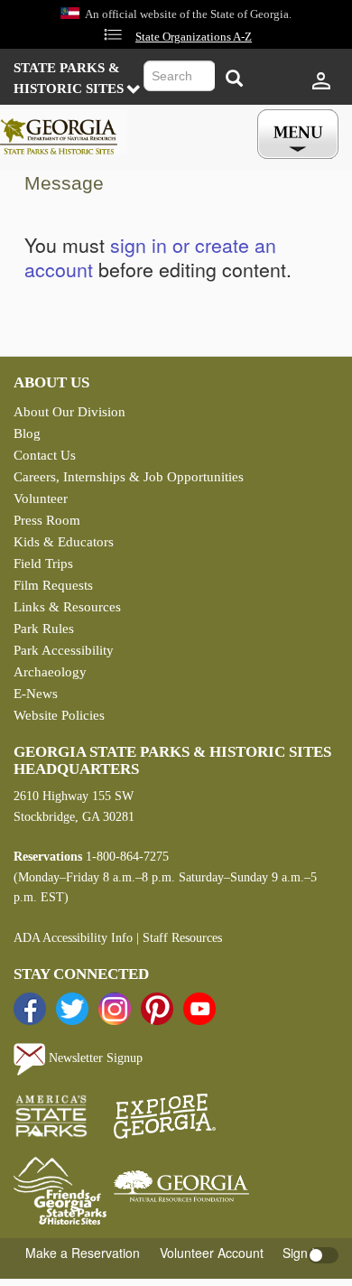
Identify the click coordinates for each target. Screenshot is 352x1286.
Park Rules (44, 628)
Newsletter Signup (94, 1058)
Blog (27, 433)
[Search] (234, 78)
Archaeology (50, 672)
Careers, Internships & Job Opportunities (129, 477)
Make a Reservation (82, 1253)
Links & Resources (67, 607)
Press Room (47, 520)
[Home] (63, 131)
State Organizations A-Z (193, 37)
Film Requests (53, 585)
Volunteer (41, 498)
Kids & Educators (64, 542)
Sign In (302, 1253)
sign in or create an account (150, 257)
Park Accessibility (64, 650)
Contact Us (45, 455)
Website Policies (59, 715)
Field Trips (43, 563)
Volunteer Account (212, 1253)
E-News (36, 693)
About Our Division (69, 412)
